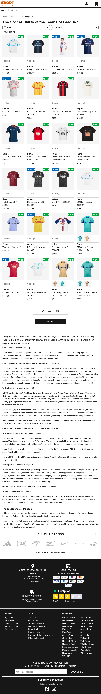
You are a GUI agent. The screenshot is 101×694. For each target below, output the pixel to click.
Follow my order (11, 623)
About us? (32, 617)
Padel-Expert (86, 617)
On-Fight (66, 655)
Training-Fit (85, 638)
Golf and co (67, 638)
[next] (99, 534)
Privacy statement (36, 638)
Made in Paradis (69, 649)
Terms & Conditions (36, 623)
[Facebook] (47, 689)
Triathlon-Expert (87, 644)
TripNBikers (85, 646)
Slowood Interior (87, 626)
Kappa (55, 108)
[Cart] (96, 3)
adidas (55, 66)
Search (14, 10)
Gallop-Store (67, 635)
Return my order (11, 626)
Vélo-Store (85, 649)
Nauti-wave (67, 652)
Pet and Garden (87, 623)
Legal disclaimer (35, 629)
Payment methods (36, 632)
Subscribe (77, 671)
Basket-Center (68, 617)
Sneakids (84, 635)
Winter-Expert (86, 652)
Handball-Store (69, 641)
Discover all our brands (50, 552)
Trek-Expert (85, 641)
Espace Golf (67, 629)
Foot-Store (67, 632)
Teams (20, 16)
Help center (9, 620)
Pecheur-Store (86, 620)
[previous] (95, 534)
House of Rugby (69, 644)
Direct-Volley (67, 626)
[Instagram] (53, 689)
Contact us (33, 574)
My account (9, 617)
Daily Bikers (67, 620)
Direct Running (69, 623)
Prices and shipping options (40, 635)
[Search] (9, 10)
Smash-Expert (86, 629)
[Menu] (3, 10)
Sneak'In (84, 632)
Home (4, 16)
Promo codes (10, 629)
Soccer (12, 16)
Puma (5, 66)
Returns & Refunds (36, 626)
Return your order (32, 602)
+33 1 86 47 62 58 (33, 581)
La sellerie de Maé (70, 646)
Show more (50, 321)
